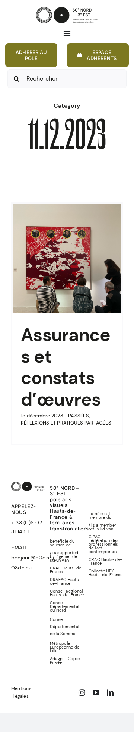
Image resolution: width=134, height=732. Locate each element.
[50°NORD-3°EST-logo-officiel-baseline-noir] (67, 10)
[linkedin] (110, 692)
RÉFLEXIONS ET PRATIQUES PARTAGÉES (66, 423)
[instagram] (82, 692)
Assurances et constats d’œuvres (66, 367)
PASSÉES (78, 416)
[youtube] (96, 692)
